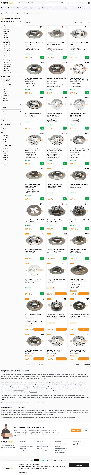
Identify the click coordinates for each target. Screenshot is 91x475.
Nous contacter (76, 430)
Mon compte (81, 3)
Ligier (18, 7)
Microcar (10, 7)
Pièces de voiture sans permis (43, 7)
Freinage (26, 13)
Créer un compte (60, 452)
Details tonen (22, 472)
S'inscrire (85, 430)
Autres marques (27, 7)
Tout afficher (4, 55)
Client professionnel (83, 7)
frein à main (4, 399)
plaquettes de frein (18, 390)
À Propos (22, 444)
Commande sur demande (62, 444)
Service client (69, 7)
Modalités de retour (43, 446)
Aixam (2, 7)
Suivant (41, 364)
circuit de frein (84, 397)
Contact (22, 450)
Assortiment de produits (26, 446)
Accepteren (79, 465)
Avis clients (23, 448)
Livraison (39, 448)
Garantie (57, 446)
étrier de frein (33, 392)
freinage (48, 402)
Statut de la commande (43, 444)
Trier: (76, 22)
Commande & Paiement (43, 450)
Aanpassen (78, 469)
